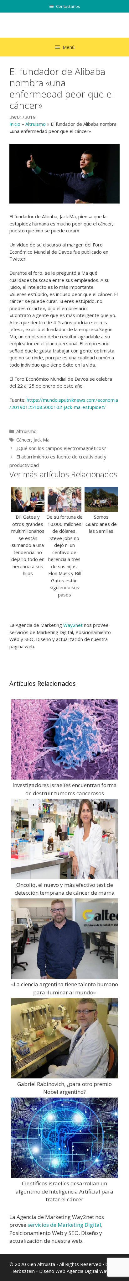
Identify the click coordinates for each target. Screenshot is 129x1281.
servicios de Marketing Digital (64, 1224)
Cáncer (23, 440)
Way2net (73, 625)
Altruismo (35, 124)
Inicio (14, 124)
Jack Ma (41, 440)
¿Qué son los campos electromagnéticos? (61, 448)
